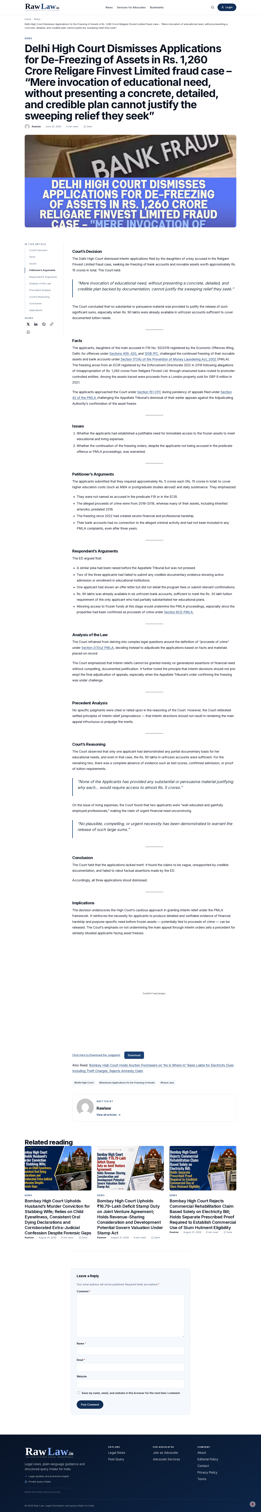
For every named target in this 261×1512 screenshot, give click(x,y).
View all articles (109, 1114)
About (201, 1452)
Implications (35, 310)
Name (81, 1343)
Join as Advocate (165, 1452)
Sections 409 (119, 353)
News (109, 7)
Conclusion (35, 303)
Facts (32, 256)
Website (82, 1376)
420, (134, 353)
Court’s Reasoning (39, 296)
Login (229, 7)
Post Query (116, 1459)
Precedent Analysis (40, 290)
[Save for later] (28, 332)
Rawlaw (36, 126)
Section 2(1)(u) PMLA (97, 648)
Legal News (116, 1452)
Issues (32, 263)
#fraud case (167, 1082)
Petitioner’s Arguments (42, 270)
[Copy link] (51, 324)
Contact (203, 1466)
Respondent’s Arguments (43, 276)
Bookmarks (157, 7)
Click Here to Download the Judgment (96, 1055)
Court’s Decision (38, 250)
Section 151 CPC (149, 392)
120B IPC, (152, 353)
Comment (84, 1291)
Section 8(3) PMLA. (179, 612)
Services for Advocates (131, 7)
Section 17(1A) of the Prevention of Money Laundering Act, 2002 (168, 359)
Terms (201, 1479)
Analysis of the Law (40, 283)
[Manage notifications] (252, 1504)
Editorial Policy (207, 1459)
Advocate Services (166, 1459)
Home (28, 19)
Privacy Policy (207, 1472)
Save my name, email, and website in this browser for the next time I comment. (131, 1392)
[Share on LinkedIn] (36, 324)
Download (134, 1055)
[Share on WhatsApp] (43, 324)
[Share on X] (28, 324)
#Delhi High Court (84, 1082)
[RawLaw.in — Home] (62, 1452)
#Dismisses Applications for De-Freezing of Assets (127, 1082)
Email (81, 1359)
